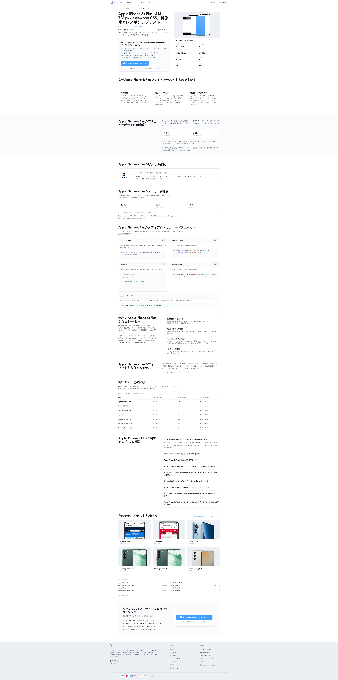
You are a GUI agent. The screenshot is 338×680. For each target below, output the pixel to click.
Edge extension (205, 656)
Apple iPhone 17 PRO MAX (126, 585)
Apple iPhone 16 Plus (177, 588)
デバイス (129, 2)
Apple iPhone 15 (176, 590)
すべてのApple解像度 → (198, 516)
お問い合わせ (174, 668)
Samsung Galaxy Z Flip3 (125, 428)
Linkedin (172, 662)
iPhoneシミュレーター (207, 659)
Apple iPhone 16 (123, 588)
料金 (155, 2)
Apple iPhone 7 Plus (169, 372)
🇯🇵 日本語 (222, 2)
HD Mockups (204, 662)
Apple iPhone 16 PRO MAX (126, 590)
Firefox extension (205, 652)
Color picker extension (207, 665)
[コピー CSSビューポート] (185, 47)
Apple (135, 8)
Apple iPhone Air (176, 585)
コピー (163, 240)
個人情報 (173, 656)
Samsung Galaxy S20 (124, 410)
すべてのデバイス (128, 8)
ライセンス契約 (175, 659)
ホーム (120, 8)
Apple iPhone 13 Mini (125, 423)
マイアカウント (143, 2)
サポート (173, 665)
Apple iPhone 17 (123, 583)
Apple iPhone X (123, 415)
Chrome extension (206, 649)
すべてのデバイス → (213, 516)
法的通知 (173, 652)
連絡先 (213, 2)
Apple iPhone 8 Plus (184, 372)
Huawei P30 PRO (123, 406)
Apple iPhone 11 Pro (124, 419)
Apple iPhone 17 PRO (177, 583)
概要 (171, 649)
